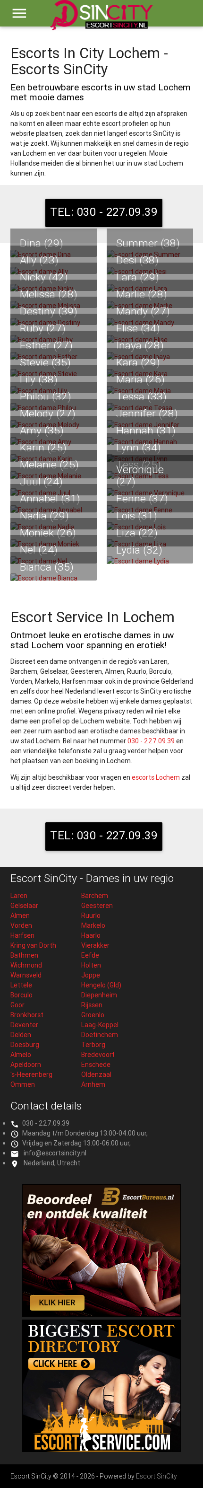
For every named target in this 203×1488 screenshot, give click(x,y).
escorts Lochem (156, 777)
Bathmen (24, 955)
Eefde (90, 955)
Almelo (20, 1054)
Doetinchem (99, 1034)
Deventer (24, 1025)
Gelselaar (24, 905)
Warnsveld (26, 975)
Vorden (21, 925)
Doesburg (24, 1044)
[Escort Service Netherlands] (101, 1449)
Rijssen (91, 1005)
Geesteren (97, 905)
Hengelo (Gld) (101, 985)
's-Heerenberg (31, 1074)
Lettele (21, 985)
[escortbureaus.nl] (101, 1314)
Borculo (21, 995)
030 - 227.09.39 (151, 741)
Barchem (94, 895)
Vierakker (95, 945)
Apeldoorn (25, 1064)
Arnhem (93, 1084)
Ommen (22, 1084)
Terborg (93, 1044)
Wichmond (26, 965)
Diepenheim (99, 995)
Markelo (93, 925)
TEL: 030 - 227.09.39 (104, 212)
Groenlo (92, 1015)
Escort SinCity (156, 1476)
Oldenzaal (96, 1074)
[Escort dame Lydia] (150, 561)
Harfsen (22, 935)
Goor (17, 1005)
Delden (20, 1034)
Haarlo (91, 935)
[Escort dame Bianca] (53, 578)
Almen (20, 915)
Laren (18, 895)
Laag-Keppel (99, 1025)
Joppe (90, 975)
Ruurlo (91, 915)
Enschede (95, 1064)
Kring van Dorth (33, 945)
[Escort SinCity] (102, 19)
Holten (91, 965)
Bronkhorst (26, 1015)
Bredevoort (98, 1054)
